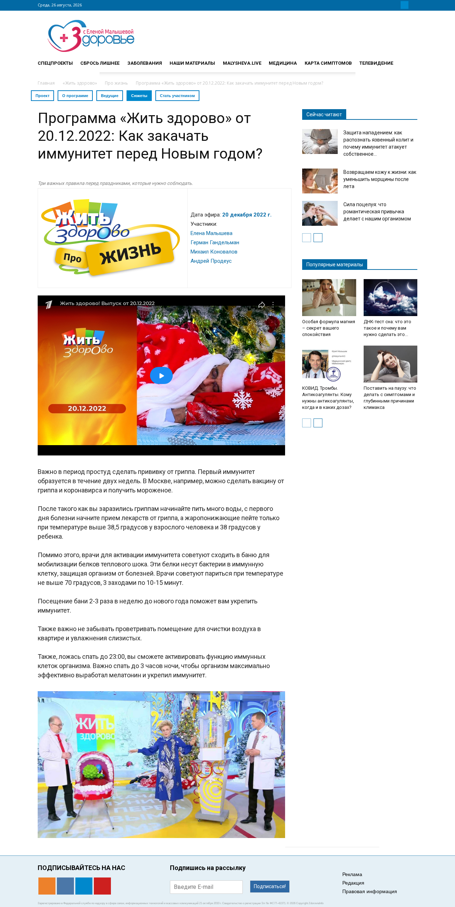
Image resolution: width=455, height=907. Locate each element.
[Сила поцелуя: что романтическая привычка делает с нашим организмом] (320, 213)
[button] (408, 60)
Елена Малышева (211, 233)
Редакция (353, 883)
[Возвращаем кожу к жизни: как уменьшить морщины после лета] (320, 181)
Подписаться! (270, 886)
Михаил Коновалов (214, 252)
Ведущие (109, 96)
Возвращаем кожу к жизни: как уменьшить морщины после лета (379, 179)
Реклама (352, 874)
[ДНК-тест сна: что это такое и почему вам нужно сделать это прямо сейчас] (391, 297)
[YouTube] (413, 5)
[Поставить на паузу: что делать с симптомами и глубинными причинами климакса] (391, 364)
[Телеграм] (404, 5)
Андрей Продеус (211, 261)
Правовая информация (369, 891)
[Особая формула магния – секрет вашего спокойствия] (329, 297)
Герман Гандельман (215, 242)
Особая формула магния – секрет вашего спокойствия (328, 328)
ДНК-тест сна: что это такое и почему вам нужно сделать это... (387, 328)
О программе (75, 96)
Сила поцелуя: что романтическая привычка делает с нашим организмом (377, 212)
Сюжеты (139, 96)
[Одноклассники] (387, 5)
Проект (42, 96)
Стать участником (177, 96)
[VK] (396, 5)
